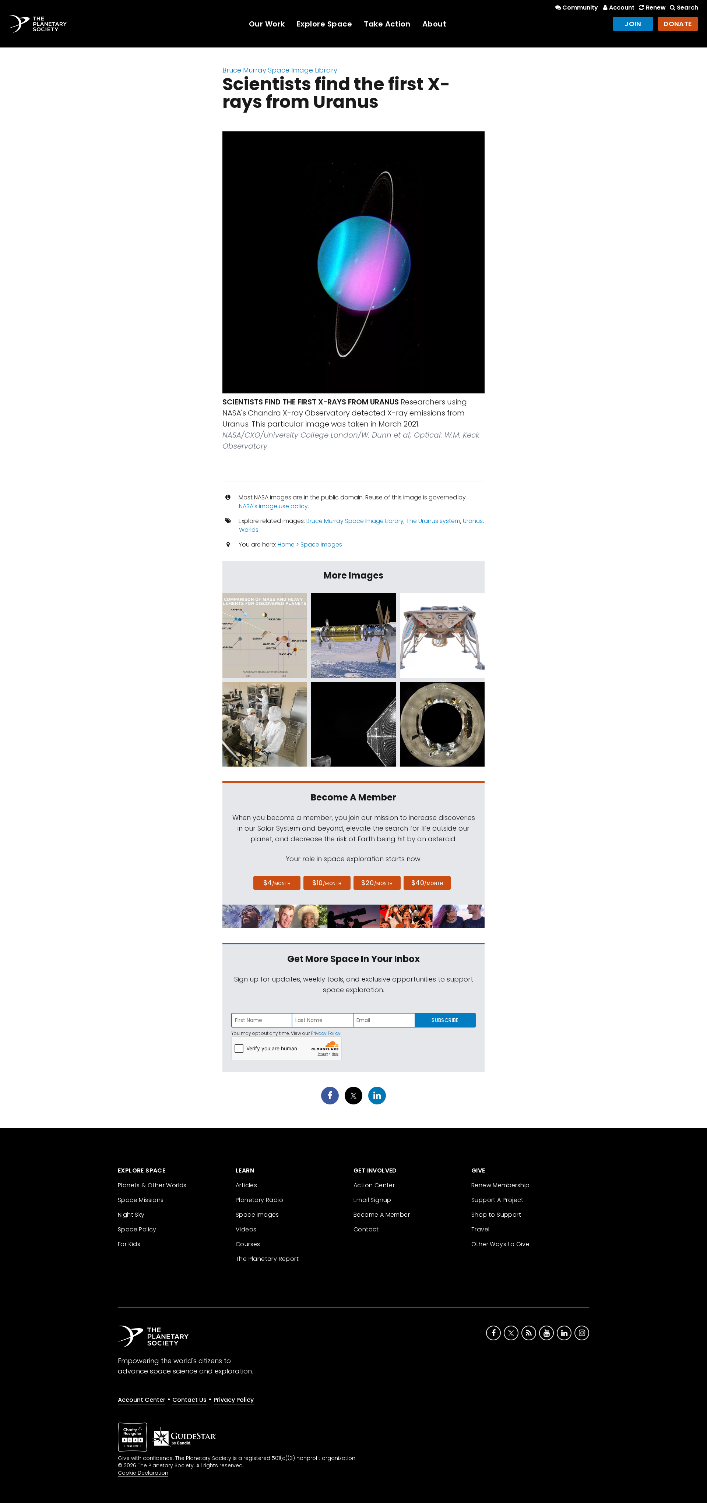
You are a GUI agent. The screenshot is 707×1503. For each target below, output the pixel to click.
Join (633, 23)
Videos (246, 1229)
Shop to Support (496, 1214)
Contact (366, 1229)
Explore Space (324, 24)
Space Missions (141, 1200)
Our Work (267, 24)
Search (687, 7)
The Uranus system (433, 521)
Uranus (473, 521)
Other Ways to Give (500, 1244)
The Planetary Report (267, 1259)
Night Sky (131, 1214)
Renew (655, 7)
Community (580, 7)
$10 (326, 882)
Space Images (321, 544)
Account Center (141, 1400)
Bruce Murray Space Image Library (279, 70)
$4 (277, 882)
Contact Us (189, 1400)
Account (621, 7)
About (434, 24)
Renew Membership (500, 1185)
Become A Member (382, 1214)
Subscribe (445, 1020)
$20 (377, 882)
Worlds (248, 530)
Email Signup (372, 1200)
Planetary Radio (259, 1200)
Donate (678, 23)
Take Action (387, 24)
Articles (246, 1185)
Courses (248, 1244)
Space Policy (137, 1229)
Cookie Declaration (143, 1473)
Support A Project (497, 1200)
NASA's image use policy (273, 506)
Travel (480, 1229)
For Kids (129, 1244)
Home (286, 544)
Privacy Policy (326, 1033)
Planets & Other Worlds (152, 1185)
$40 (427, 882)
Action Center (374, 1185)
